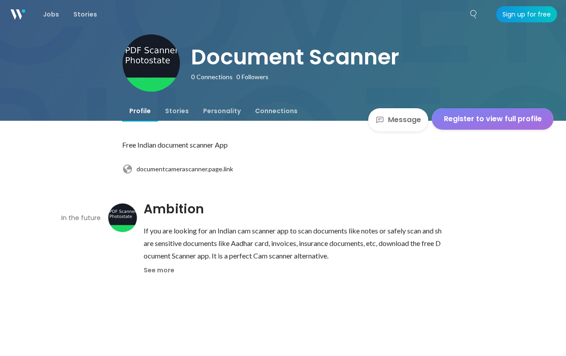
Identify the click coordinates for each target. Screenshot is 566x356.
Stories (177, 110)
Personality (222, 110)
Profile (140, 110)
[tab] (140, 111)
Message (404, 119)
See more (159, 270)
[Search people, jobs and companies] (474, 14)
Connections (276, 110)
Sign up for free (526, 14)
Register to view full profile (493, 119)
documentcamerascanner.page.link (184, 169)
